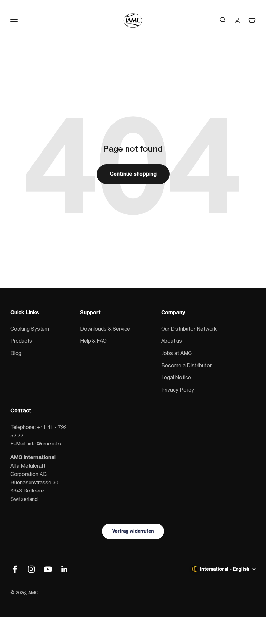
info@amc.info (44, 443)
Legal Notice (176, 377)
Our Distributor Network (189, 329)
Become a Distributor (186, 365)
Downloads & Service (105, 329)
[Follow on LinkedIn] (64, 569)
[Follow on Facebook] (14, 569)
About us (171, 341)
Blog (15, 353)
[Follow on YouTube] (47, 569)
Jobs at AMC (176, 353)
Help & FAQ (93, 341)
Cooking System (29, 329)
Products (21, 341)
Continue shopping (133, 174)
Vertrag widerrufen (133, 531)
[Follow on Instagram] (31, 569)
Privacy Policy (177, 389)
